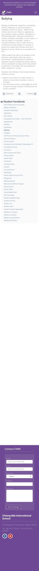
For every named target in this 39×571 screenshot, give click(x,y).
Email (8, 466)
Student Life (8, 203)
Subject (9, 481)
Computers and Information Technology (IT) (18, 144)
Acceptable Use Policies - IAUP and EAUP (18, 119)
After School (8, 116)
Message (9, 489)
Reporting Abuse (9, 181)
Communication (9, 141)
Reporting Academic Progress (14, 184)
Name (8, 458)
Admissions (7, 113)
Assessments (8, 121)
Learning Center (9, 164)
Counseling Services (10, 147)
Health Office (8, 158)
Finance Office (8, 155)
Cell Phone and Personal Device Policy (16, 136)
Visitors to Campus (10, 215)
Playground (8, 178)
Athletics (7, 124)
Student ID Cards (9, 201)
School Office (8, 189)
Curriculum (7, 150)
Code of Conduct (9, 138)
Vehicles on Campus (10, 212)
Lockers (6, 167)
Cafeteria (30, 93)
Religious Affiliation (10, 107)
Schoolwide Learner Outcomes (14, 105)
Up (19, 93)
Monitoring (7, 172)
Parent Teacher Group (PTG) (13, 175)
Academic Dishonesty (11, 110)
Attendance (10, 93)
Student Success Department (13, 209)
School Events (8, 186)
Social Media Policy (10, 192)
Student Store (8, 206)
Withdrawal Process (10, 220)
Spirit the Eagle (9, 195)
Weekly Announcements (12, 217)
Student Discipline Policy (12, 198)
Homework (7, 161)
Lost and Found (9, 169)
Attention (9, 473)
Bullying (7, 130)
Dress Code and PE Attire (12, 153)
